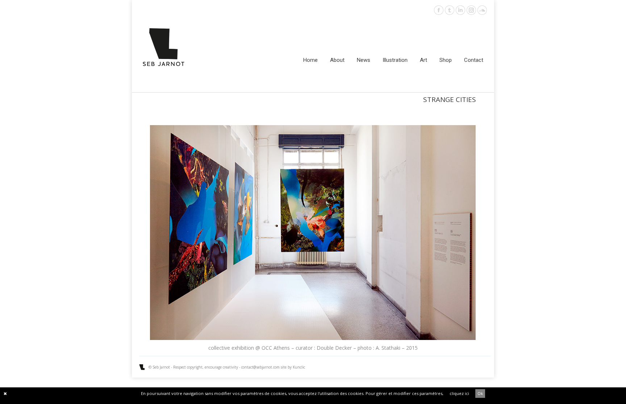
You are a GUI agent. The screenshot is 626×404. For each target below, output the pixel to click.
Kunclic (299, 367)
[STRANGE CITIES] (313, 232)
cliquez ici (459, 393)
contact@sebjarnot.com (260, 367)
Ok (480, 393)
